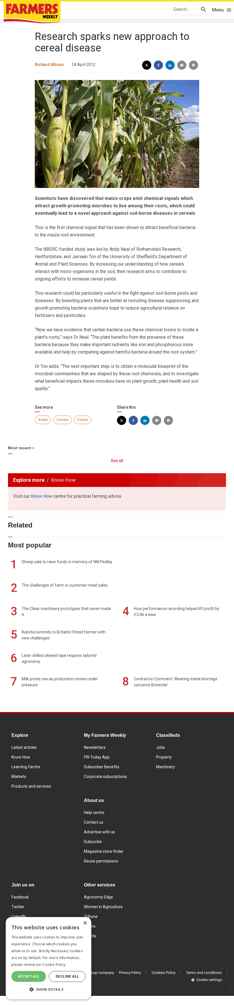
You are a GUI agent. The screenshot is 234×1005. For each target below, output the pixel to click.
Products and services (31, 786)
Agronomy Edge (98, 897)
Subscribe (93, 841)
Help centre (94, 812)
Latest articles (24, 747)
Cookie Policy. (54, 964)
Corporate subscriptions (105, 776)
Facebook (20, 897)
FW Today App (97, 757)
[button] (48, 990)
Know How (41, 496)
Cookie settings (209, 980)
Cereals (63, 420)
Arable (43, 420)
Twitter (18, 906)
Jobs (160, 747)
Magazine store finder (104, 851)
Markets (18, 776)
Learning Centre (25, 767)
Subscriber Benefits (101, 767)
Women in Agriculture (103, 906)
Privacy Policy (130, 972)
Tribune (91, 916)
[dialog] (48, 958)
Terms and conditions (204, 972)
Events (82, 420)
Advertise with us (99, 832)
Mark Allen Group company (91, 972)
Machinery (165, 767)
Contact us (93, 822)
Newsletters (95, 747)
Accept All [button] (29, 976)
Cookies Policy (163, 972)
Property (164, 757)
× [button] (85, 923)
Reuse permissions (101, 861)
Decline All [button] (67, 976)
